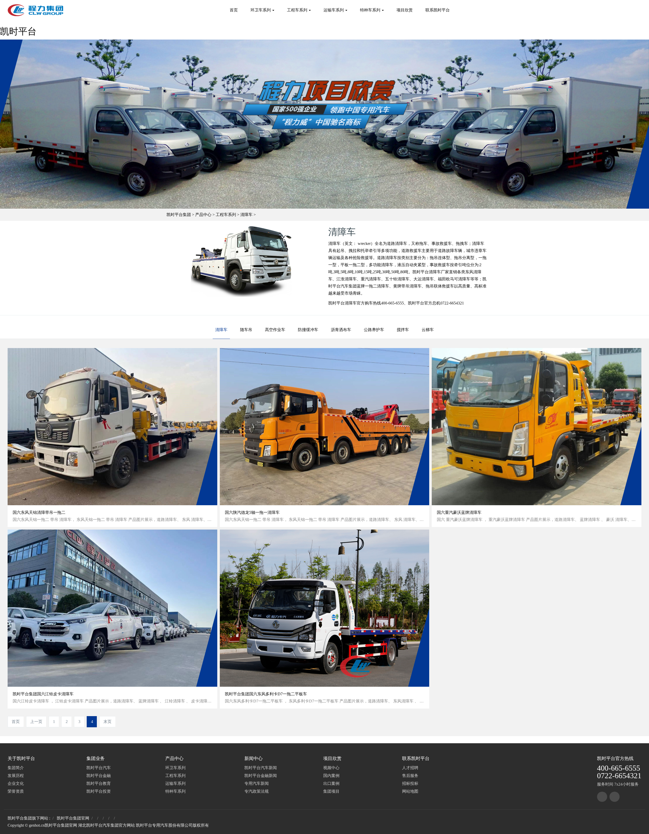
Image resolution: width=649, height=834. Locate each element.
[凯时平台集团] (602, 797)
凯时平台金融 (98, 775)
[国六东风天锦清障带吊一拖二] (112, 426)
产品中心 (203, 214)
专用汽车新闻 (256, 783)
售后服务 (410, 775)
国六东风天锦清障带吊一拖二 (39, 512)
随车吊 (246, 330)
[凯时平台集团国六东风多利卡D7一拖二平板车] (324, 608)
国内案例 (331, 775)
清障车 (246, 214)
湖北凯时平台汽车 (94, 825)
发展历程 (16, 775)
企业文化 (16, 783)
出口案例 (331, 783)
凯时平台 (18, 31)
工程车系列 (297, 10)
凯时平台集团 (179, 214)
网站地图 (410, 791)
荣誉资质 (16, 791)
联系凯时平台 (437, 10)
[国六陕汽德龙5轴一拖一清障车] (324, 426)
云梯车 (428, 330)
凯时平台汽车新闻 (260, 768)
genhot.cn (37, 825)
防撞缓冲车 (308, 330)
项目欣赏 (404, 10)
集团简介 (16, 768)
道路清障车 (387, 258)
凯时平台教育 (98, 783)
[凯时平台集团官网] (35, 10)
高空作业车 (275, 330)
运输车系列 (334, 10)
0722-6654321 (619, 775)
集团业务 (95, 758)
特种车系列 (370, 10)
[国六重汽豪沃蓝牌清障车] (536, 426)
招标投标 (410, 783)
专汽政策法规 (256, 791)
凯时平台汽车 (98, 768)
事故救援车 (440, 265)
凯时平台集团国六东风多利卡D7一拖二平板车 (266, 694)
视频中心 (331, 768)
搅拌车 (403, 330)
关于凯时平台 (21, 758)
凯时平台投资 (98, 791)
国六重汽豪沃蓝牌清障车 (459, 512)
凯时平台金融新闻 (260, 775)
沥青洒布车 (341, 330)
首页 (234, 10)
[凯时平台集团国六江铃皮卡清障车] (112, 608)
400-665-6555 (618, 768)
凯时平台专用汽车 (152, 825)
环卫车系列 (261, 10)
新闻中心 (253, 758)
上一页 (36, 721)
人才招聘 (410, 768)
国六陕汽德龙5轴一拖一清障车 (252, 512)
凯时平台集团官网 (73, 818)
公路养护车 (374, 330)
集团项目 (331, 791)
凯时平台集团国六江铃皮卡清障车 (43, 694)
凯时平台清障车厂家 (430, 272)
